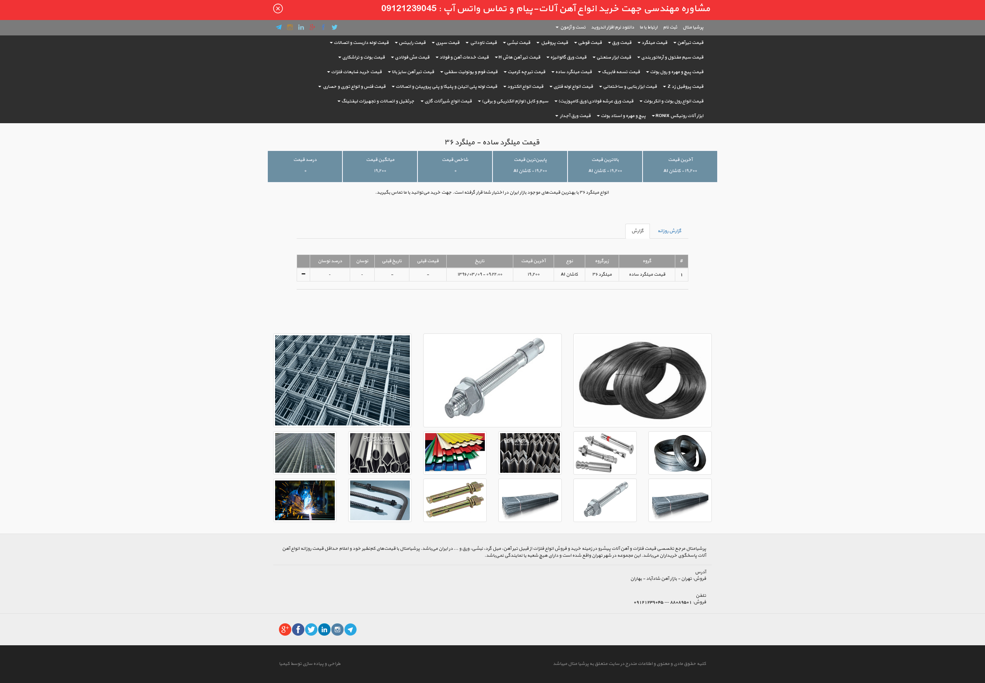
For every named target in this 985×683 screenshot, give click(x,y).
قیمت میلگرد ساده (573, 72)
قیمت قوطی (590, 42)
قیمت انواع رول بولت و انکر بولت (673, 101)
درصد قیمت (305, 159)
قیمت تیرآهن (690, 42)
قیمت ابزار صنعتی (613, 57)
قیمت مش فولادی (412, 57)
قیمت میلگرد (654, 42)
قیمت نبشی (518, 42)
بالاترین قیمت (605, 159)
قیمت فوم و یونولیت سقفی (471, 72)
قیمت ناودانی (483, 42)
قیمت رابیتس (412, 42)
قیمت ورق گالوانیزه (568, 57)
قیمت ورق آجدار (575, 115)
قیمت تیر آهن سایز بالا (413, 72)
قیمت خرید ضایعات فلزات (356, 72)
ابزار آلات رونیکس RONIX (679, 115)
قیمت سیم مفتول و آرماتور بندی (672, 57)
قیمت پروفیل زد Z (685, 86)
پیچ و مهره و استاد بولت (623, 115)
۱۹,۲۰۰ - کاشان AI (680, 170)
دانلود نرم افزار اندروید (612, 27)
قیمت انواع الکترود (525, 86)
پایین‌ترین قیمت (530, 159)
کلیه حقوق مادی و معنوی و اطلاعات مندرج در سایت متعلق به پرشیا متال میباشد (629, 663)
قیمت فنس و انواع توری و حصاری (354, 86)
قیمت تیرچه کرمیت (526, 72)
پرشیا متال (693, 27)
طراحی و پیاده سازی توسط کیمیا (310, 663)
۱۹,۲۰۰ (380, 170)
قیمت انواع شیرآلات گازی (448, 101)
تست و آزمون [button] (572, 27)
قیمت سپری (447, 42)
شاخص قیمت (455, 159)
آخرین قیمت (680, 159)
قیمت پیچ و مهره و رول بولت (676, 72)
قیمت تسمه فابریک (621, 72)
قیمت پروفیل (554, 42)
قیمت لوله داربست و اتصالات (361, 42)
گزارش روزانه (669, 231)
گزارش (637, 231)
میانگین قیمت (380, 159)
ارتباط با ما (648, 27)
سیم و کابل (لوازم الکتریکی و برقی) (515, 101)
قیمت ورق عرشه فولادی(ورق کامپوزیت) (595, 101)
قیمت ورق (621, 42)
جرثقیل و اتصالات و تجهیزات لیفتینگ (377, 101)
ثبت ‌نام (670, 27)
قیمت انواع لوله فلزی (573, 86)
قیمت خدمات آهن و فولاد (464, 57)
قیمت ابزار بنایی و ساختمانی (630, 86)
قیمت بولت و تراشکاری (363, 57)
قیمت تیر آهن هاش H (519, 57)
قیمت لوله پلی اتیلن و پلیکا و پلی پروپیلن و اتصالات (446, 86)
